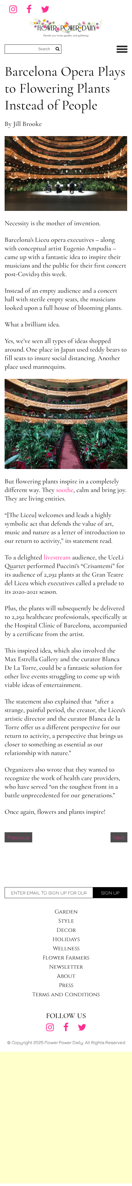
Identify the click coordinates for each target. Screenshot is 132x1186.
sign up (110, 892)
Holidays (66, 939)
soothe (64, 490)
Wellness (66, 948)
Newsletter (66, 967)
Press (66, 985)
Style (66, 921)
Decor (66, 930)
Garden (66, 912)
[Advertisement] (66, 1118)
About (66, 976)
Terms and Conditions (66, 994)
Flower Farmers (66, 958)
